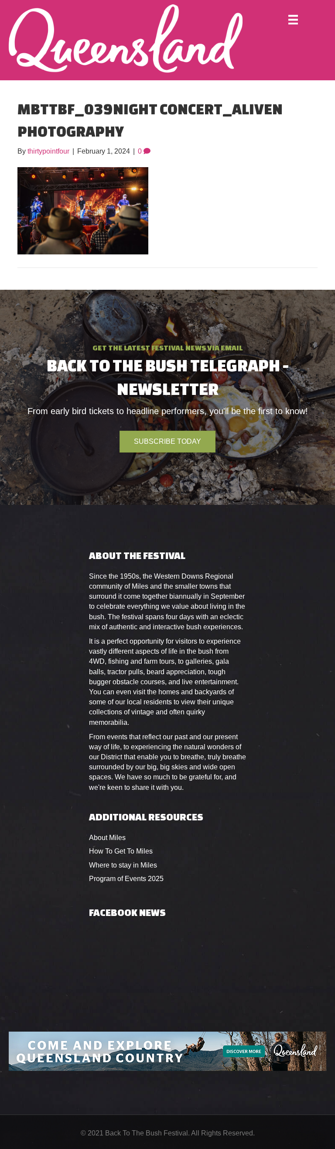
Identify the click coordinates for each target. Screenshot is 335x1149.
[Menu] (293, 20)
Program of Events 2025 (126, 878)
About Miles (107, 837)
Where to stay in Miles (123, 865)
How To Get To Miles (121, 851)
